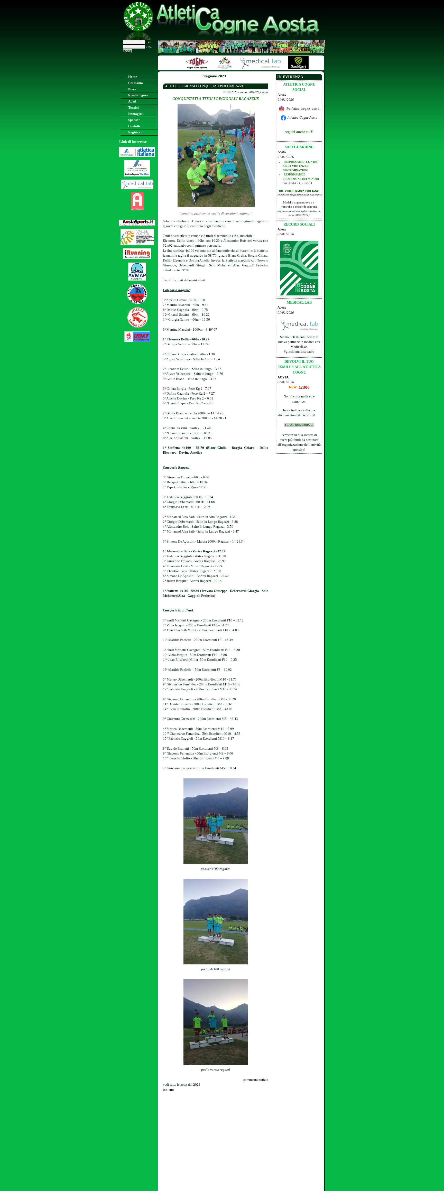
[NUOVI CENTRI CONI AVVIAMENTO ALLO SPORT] (216, 68)
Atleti (132, 101)
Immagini (135, 114)
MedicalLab (299, 347)
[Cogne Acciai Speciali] (189, 68)
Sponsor (134, 120)
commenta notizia (255, 1080)
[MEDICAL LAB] (252, 68)
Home (132, 77)
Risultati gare (138, 95)
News (132, 89)
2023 (196, 1084)
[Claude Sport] (290, 68)
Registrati (135, 132)
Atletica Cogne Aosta (302, 117)
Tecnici (133, 107)
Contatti (134, 126)
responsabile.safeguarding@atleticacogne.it (300, 194)
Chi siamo (135, 83)
